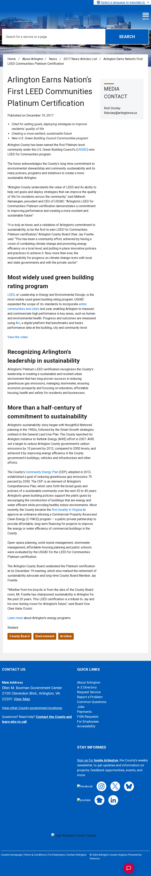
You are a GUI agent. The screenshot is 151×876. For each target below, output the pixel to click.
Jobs (80, 707)
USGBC (82, 149)
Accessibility (86, 726)
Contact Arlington (77, 854)
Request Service (89, 692)
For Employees (88, 721)
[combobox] (122, 2)
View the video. (18, 337)
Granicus (95, 858)
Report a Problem (90, 697)
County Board (19, 636)
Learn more (15, 618)
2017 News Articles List (81, 59)
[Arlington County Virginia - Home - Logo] (32, 14)
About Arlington (32, 59)
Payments (84, 712)
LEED (11, 295)
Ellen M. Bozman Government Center (32, 688)
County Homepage (11, 854)
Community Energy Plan (42, 472)
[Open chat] (128, 868)
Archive (66, 636)
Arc (18, 323)
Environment (44, 636)
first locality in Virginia (67, 510)
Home (11, 59)
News (53, 59)
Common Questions (91, 702)
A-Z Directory (87, 687)
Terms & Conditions (35, 854)
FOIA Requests (87, 716)
